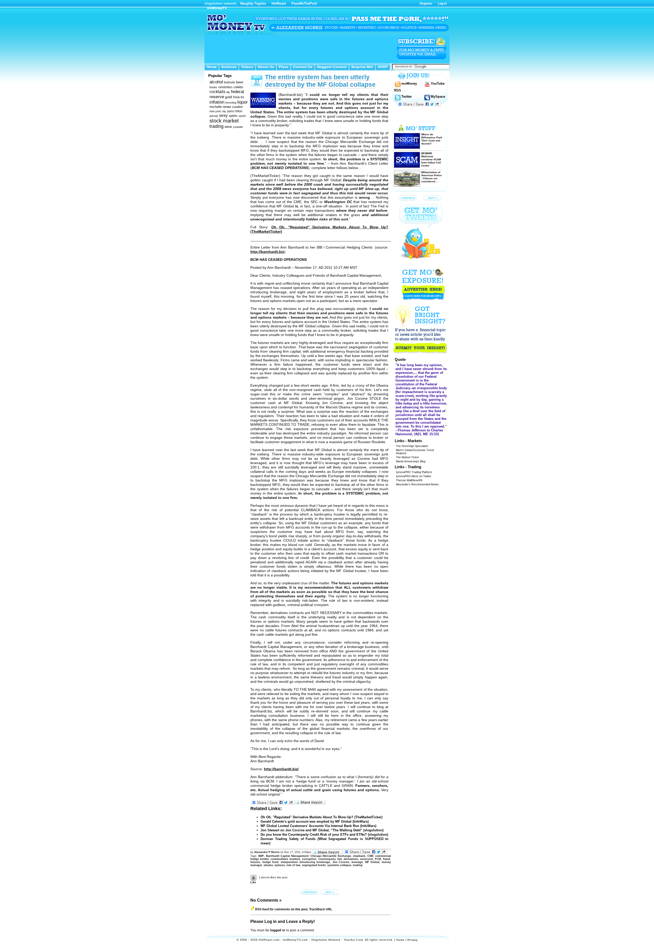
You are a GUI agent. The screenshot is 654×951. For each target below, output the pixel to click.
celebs (238, 87)
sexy (223, 115)
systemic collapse (339, 865)
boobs (213, 87)
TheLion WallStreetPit (409, 480)
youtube (238, 126)
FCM (378, 858)
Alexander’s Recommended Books (417, 484)
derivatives (351, 858)
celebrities (225, 87)
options (279, 865)
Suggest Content (332, 67)
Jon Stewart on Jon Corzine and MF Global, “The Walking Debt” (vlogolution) (322, 830)
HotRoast (279, 3)
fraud (386, 858)
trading (216, 126)
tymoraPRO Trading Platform (414, 472)
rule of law (293, 865)
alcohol (216, 81)
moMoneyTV (217, 8)
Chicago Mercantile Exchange (330, 855)
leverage (357, 862)
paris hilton (234, 111)
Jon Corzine (340, 862)
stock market (224, 121)
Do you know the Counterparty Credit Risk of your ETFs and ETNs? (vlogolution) (324, 834)
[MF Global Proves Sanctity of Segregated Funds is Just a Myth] (330, 892)
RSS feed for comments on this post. (281, 909)
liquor (242, 102)
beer (239, 82)
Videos (247, 67)
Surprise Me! (362, 67)
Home (212, 67)
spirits (233, 116)
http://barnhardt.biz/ (281, 769)
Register (426, 3)
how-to (238, 97)
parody (213, 115)
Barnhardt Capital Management (287, 855)
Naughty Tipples (253, 3)
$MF (261, 855)
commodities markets (285, 858)
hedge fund (270, 862)
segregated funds (314, 865)
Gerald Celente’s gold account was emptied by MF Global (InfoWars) (315, 821)
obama (268, 865)
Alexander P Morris (266, 852)
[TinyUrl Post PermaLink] (310, 802)
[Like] (254, 877)
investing (230, 102)
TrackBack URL (320, 909)
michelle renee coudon (226, 107)
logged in (277, 930)
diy (228, 92)
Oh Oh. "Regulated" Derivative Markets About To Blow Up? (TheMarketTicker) (321, 817)
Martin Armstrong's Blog (410, 461)
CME (370, 855)
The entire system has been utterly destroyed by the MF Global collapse (320, 80)
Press (283, 67)
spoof (242, 115)
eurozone (366, 858)
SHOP (383, 67)
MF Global (372, 862)
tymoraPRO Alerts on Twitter (413, 476)
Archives (229, 67)
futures (255, 862)
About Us (266, 67)
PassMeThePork (304, 3)
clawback (359, 855)
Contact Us (302, 67)
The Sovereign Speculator (412, 445)
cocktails (217, 91)
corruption (309, 858)
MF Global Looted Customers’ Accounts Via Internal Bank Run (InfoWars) (318, 826)
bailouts (229, 82)
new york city (217, 111)
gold (228, 97)
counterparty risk (330, 858)
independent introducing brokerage (305, 862)
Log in (442, 3)
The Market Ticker (407, 457)
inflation (216, 102)
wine (228, 127)
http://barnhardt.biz (267, 252)
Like (253, 882)
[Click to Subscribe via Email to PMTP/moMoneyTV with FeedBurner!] (421, 48)
